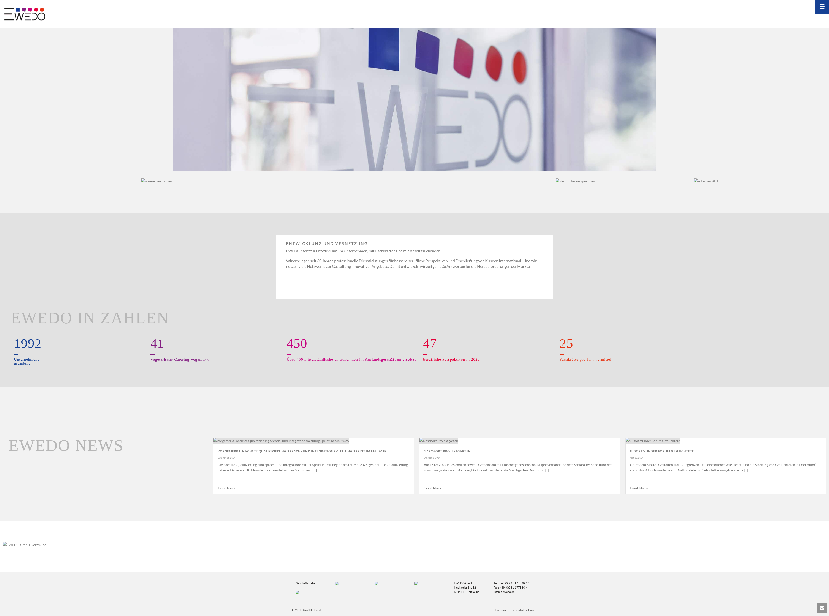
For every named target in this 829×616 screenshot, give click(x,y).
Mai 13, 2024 (636, 458)
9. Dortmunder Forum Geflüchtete (662, 451)
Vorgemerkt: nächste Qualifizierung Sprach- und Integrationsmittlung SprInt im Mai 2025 (302, 451)
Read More (227, 488)
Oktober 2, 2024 (432, 458)
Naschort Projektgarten (447, 451)
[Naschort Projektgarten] (519, 440)
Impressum (500, 609)
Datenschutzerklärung (523, 609)
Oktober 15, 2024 (226, 458)
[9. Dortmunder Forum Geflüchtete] (726, 440)
